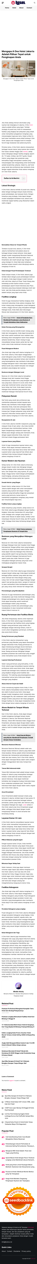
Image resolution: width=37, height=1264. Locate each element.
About (21, 8)
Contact (29, 8)
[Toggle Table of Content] (23, 178)
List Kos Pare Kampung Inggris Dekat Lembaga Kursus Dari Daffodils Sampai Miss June (19, 1116)
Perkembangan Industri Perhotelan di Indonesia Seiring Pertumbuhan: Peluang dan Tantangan (20, 1146)
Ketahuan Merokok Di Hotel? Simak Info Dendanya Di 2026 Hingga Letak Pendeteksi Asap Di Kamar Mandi (18, 1053)
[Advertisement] (18, 30)
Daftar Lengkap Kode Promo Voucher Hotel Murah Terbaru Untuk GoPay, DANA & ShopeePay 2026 (18, 1035)
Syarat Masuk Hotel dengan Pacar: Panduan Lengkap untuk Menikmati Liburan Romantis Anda (20, 1160)
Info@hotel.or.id (7, 1242)
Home (7, 8)
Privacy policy (26, 1251)
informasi (31, 1227)
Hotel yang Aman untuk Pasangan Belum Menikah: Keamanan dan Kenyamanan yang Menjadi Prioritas (20, 1167)
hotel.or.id (33, 1258)
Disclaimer (17, 1251)
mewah (25, 151)
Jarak (25, 805)
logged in (11, 1080)
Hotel (14, 8)
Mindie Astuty (18, 991)
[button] (34, 3)
